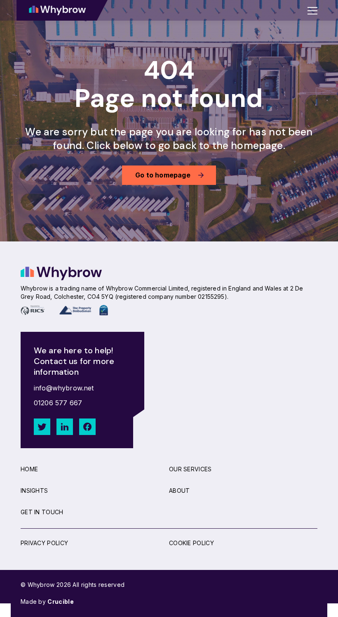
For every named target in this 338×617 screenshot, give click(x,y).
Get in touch (42, 511)
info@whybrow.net (64, 388)
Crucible (60, 601)
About (179, 490)
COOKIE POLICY (191, 542)
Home (29, 469)
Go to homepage (162, 175)
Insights (34, 490)
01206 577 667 (58, 403)
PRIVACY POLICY (44, 542)
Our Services (190, 469)
